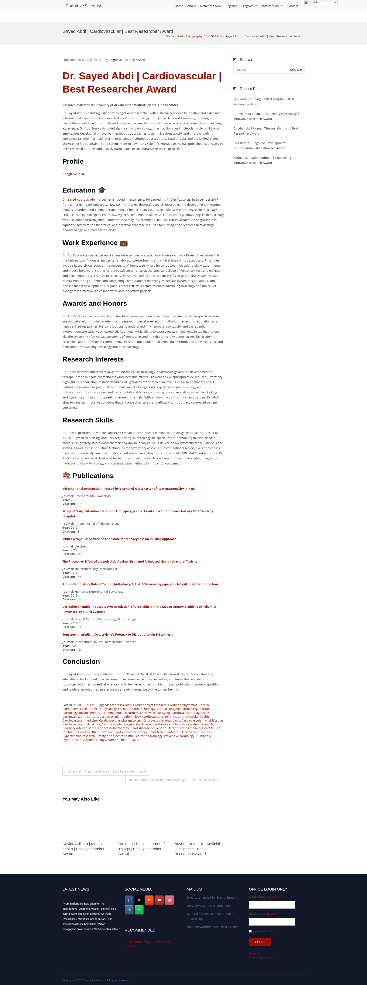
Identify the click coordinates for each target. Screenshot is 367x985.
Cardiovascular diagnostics (190, 713)
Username (264, 897)
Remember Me (263, 931)
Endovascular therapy (113, 728)
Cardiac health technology (136, 709)
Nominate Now (210, 6)
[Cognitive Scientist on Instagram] (129, 910)
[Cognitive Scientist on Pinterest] (169, 900)
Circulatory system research (193, 724)
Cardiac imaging (168, 709)
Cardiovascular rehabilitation (202, 720)
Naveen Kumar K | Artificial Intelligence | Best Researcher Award (141, 849)
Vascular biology (94, 740)
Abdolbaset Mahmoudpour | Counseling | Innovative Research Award (263, 160)
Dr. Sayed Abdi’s (73, 199)
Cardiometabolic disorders (119, 713)
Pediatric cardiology (148, 736)
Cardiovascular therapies (154, 724)
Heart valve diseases (195, 732)
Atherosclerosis (121, 705)
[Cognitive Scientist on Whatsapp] (139, 910)
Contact (292, 6)
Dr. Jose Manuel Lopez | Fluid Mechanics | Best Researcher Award (195, 849)
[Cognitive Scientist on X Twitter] (139, 900)
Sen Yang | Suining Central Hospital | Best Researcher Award (263, 101)
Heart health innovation (95, 732)
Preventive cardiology (179, 736)
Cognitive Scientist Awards (127, 60)
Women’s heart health (123, 740)
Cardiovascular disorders (80, 717)
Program (247, 6)
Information (270, 6)
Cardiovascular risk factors (81, 724)
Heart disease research (184, 728)
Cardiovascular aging (155, 713)
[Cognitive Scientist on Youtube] (159, 900)
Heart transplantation (163, 732)
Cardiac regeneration (196, 709)
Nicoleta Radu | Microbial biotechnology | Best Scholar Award (173, 780)
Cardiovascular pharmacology (120, 720)
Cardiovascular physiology (161, 720)
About (191, 6)
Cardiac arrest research (150, 705)
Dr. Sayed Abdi (72, 113)
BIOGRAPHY (214, 36)
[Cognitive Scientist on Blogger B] (149, 900)
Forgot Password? (261, 957)
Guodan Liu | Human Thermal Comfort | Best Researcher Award (265, 130)
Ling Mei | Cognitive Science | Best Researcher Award (107, 771)
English (313, 2)
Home (179, 6)
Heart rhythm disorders (130, 732)
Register (231, 6)
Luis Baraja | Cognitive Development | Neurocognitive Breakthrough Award (260, 145)
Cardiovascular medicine (80, 720)
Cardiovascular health (193, 717)
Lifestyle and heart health (114, 736)
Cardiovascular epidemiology (120, 717)
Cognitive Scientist (84, 5)
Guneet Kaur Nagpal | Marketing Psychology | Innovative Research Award (266, 116)
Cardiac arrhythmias (182, 705)
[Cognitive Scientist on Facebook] (129, 900)
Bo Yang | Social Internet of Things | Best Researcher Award (85, 849)
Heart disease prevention (148, 728)
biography (195, 36)
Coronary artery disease (79, 728)
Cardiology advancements (80, 713)
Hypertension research (78, 736)
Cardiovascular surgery (118, 724)
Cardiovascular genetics (159, 717)
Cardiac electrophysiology (98, 709)
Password (263, 914)
